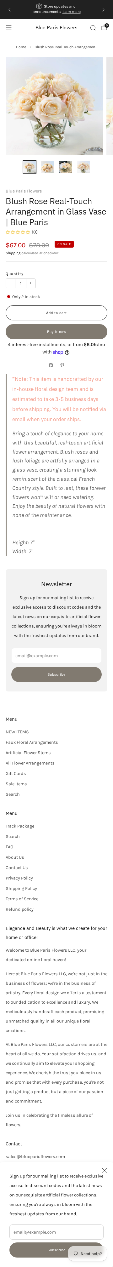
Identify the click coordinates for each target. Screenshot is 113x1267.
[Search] (93, 28)
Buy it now (56, 332)
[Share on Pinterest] (62, 365)
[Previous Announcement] (9, 10)
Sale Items (16, 784)
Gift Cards (16, 773)
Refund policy (20, 909)
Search (13, 794)
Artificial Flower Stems (28, 752)
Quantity (15, 274)
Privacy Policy (19, 878)
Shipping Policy (21, 888)
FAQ (9, 847)
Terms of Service (22, 899)
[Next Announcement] (103, 10)
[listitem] (56, 9)
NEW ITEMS (17, 732)
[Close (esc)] (104, 1170)
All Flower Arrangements (30, 763)
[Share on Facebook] (50, 365)
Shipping (13, 253)
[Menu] (9, 28)
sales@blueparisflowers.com (35, 1156)
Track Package (20, 826)
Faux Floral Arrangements (32, 742)
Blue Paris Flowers (56, 28)
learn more (71, 11)
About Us (15, 857)
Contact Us (17, 867)
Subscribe (57, 1250)
